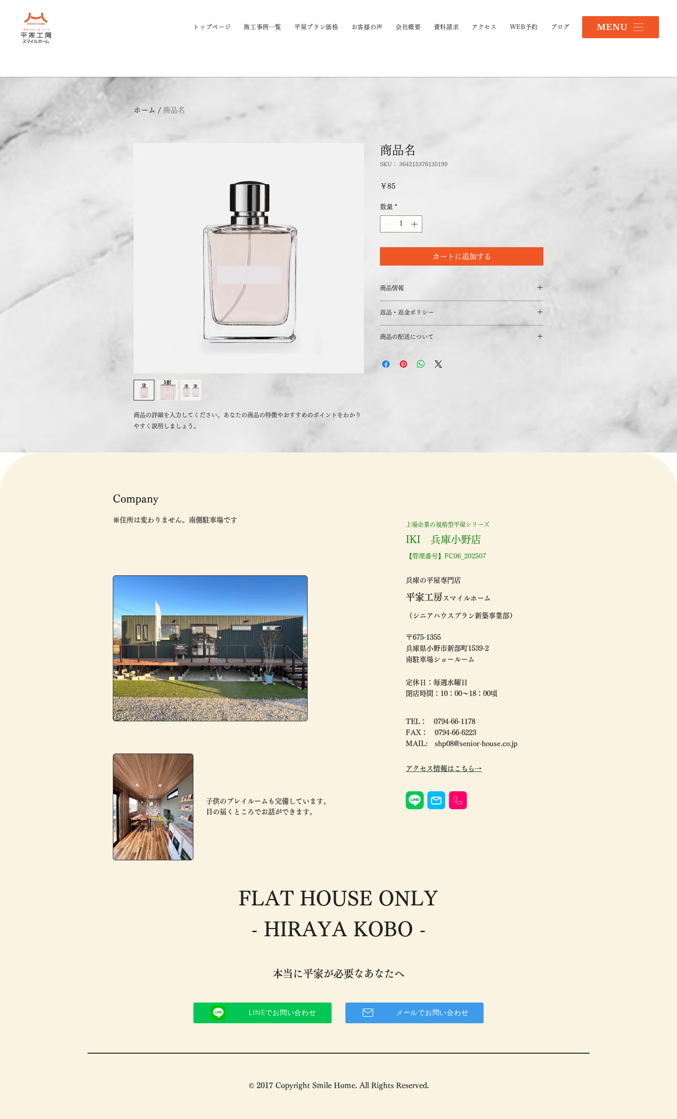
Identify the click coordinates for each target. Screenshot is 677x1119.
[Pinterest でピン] (403, 364)
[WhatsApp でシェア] (420, 364)
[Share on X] (438, 364)
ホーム (145, 110)
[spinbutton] (401, 224)
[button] (620, 27)
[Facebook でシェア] (385, 364)
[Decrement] (387, 224)
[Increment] (415, 224)
